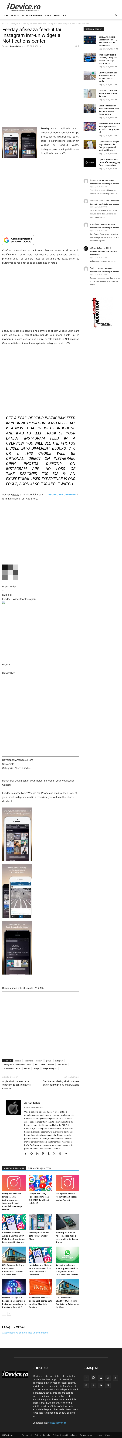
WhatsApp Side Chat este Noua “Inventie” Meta (39, 1235)
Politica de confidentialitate (65, 1435)
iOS (64, 15)
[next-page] (9, 1314)
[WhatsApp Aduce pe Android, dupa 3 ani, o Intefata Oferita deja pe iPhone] (67, 1222)
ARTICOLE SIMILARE (14, 1168)
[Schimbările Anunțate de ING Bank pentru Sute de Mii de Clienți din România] (40, 1287)
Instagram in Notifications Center (17, 1064)
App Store (29, 1061)
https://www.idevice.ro (33, 1107)
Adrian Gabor (15, 46)
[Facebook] (27, 1154)
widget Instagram (50, 1068)
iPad (43, 1064)
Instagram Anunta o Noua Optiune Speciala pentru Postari (66, 1197)
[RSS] (108, 1378)
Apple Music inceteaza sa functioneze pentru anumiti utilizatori (16, 1085)
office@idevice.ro (57, 1422)
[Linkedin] (38, 1154)
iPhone (57, 15)
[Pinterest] (44, 1154)
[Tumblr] (49, 1154)
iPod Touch (62, 1064)
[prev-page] (4, 1314)
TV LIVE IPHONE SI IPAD (32, 15)
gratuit (48, 1061)
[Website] (61, 1154)
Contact (108, 1435)
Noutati (27, 1068)
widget (36, 1068)
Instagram (15, 23)
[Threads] (108, 1385)
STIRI (6, 15)
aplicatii (18, 1061)
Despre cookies (86, 1435)
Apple (48, 15)
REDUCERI (15, 15)
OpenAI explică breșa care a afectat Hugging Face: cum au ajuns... (109, 162)
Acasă (5, 23)
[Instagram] (32, 1154)
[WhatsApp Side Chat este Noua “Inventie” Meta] (40, 1222)
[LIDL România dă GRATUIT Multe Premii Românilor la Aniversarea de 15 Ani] (67, 1287)
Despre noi (27, 1435)
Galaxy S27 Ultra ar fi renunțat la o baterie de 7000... (108, 94)
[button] (116, 15)
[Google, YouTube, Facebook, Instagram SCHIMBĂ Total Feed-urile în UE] (40, 1183)
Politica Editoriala (42, 1435)
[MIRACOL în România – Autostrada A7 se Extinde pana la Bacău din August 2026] (90, 75)
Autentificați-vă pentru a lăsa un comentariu (25, 1332)
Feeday (39, 1061)
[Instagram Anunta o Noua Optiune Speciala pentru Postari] (67, 1183)
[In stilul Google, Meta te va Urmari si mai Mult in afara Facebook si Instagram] (40, 1255)
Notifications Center (12, 1068)
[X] (55, 1154)
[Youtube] (67, 1154)
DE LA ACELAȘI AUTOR (39, 1168)
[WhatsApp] (93, 1385)
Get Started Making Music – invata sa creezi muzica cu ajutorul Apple (61, 1083)
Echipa (99, 1435)
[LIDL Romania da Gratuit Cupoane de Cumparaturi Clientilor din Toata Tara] (14, 1255)
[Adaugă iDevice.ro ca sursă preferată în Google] (40, 240)
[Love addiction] (102, 328)
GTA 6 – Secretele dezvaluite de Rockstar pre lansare (103, 251)
